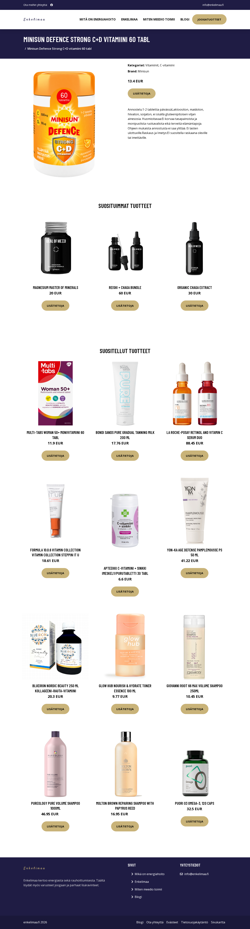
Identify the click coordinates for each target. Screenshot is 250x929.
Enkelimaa (129, 19)
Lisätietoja (141, 93)
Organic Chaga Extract (194, 287)
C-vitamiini (167, 65)
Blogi (184, 19)
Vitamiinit (151, 65)
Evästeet (172, 922)
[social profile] (51, 4)
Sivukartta (218, 922)
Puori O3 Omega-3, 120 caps (194, 803)
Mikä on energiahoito (150, 874)
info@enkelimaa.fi (213, 5)
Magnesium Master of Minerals (55, 287)
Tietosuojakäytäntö (194, 922)
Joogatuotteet (209, 19)
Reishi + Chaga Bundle (125, 287)
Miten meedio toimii (159, 19)
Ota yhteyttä (154, 922)
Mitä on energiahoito (98, 19)
